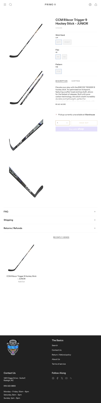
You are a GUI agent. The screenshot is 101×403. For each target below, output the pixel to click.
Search (55, 345)
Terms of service (59, 364)
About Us (56, 359)
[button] (10, 4)
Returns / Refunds (13, 228)
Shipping (8, 220)
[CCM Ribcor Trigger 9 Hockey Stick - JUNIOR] (21, 258)
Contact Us (56, 350)
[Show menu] (4, 4)
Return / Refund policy (61, 355)
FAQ (6, 211)
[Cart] (96, 4)
